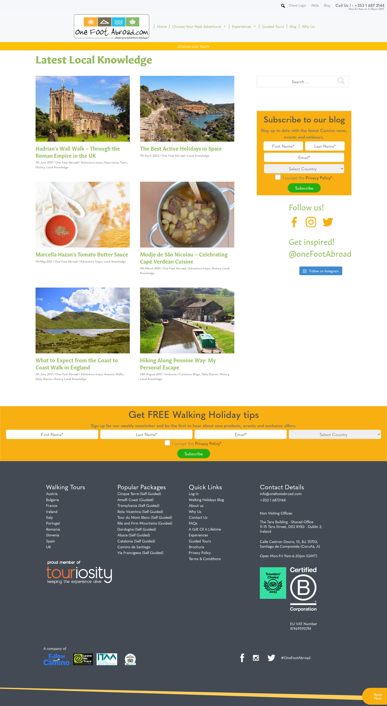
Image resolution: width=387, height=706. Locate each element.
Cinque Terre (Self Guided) (139, 493)
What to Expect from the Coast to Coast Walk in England (77, 363)
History (40, 167)
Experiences (241, 26)
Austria (52, 493)
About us (196, 505)
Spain (50, 541)
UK (48, 546)
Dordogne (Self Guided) (136, 529)
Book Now (378, 696)
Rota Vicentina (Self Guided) (140, 511)
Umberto (170, 374)
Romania (53, 529)
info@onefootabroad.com (281, 493)
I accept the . (308, 178)
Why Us (308, 26)
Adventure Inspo (92, 162)
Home (162, 26)
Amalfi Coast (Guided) (135, 499)
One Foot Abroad (66, 162)
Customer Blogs (189, 374)
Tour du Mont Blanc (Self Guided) (144, 517)
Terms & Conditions (205, 558)
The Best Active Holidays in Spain (181, 148)
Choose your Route (194, 46)
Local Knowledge (57, 167)
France (51, 505)
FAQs (193, 523)
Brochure (196, 546)
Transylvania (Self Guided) (138, 505)
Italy (49, 517)
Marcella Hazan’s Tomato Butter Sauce (82, 254)
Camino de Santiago (133, 546)
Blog (293, 26)
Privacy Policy (318, 178)
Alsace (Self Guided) (133, 534)
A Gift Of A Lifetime (205, 529)
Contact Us (198, 517)
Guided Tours (273, 26)
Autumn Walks (113, 374)
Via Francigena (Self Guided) (140, 552)
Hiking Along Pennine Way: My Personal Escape (178, 363)
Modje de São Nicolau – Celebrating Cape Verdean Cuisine (183, 257)
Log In (194, 493)
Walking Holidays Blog (206, 499)
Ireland (51, 511)
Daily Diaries (44, 379)
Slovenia (52, 534)
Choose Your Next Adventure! (196, 26)
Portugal (53, 523)
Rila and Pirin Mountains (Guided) (144, 523)
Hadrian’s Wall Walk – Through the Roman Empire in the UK (78, 151)
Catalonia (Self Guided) (136, 541)
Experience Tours (115, 162)
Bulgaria (52, 499)
